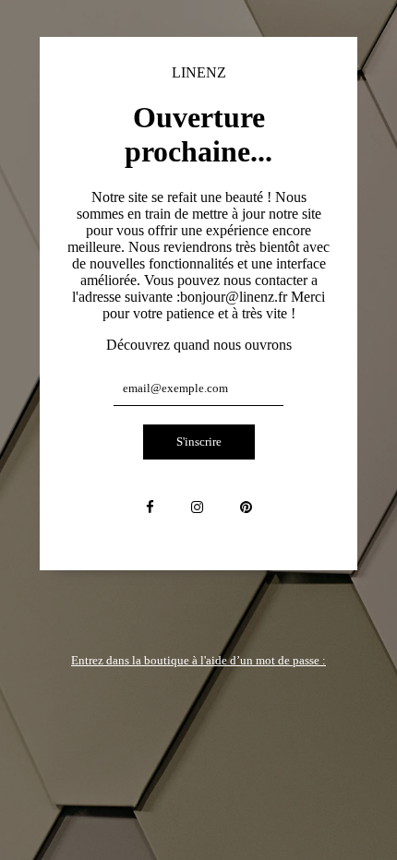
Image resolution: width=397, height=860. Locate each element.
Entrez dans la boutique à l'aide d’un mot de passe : (198, 660)
